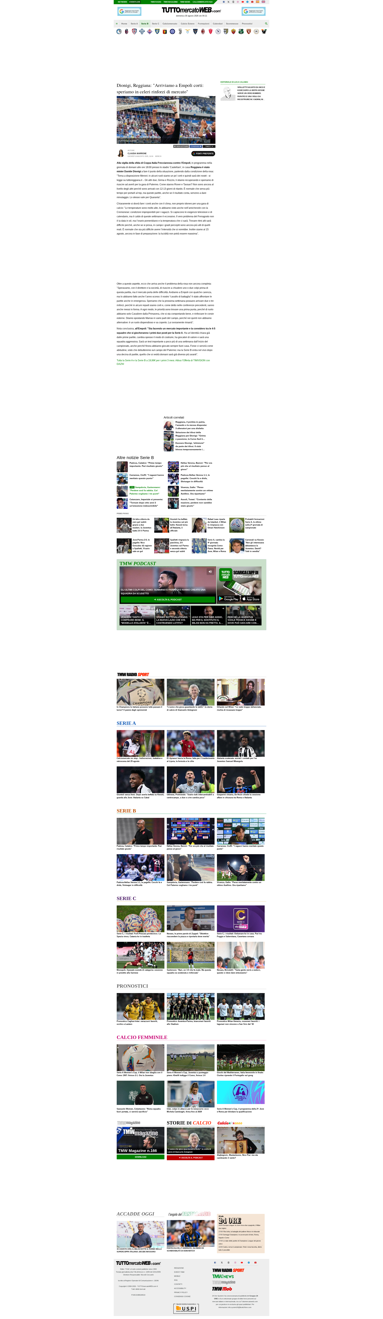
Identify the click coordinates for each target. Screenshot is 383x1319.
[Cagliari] (134, 31)
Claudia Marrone (137, 153)
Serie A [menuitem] (134, 23)
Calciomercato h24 (202, 2)
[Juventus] (180, 31)
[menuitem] (116, 24)
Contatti (178, 1284)
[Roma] (233, 31)
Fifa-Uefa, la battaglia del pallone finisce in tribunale (241, 1231)
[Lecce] (195, 31)
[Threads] (233, 2)
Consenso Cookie (182, 1296)
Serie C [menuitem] (155, 23)
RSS (175, 1280)
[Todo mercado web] (257, 2)
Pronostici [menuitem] (247, 23)
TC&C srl (128, 1269)
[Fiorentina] (149, 31)
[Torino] (249, 31)
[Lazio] (188, 31)
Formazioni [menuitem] (203, 23)
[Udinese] (256, 31)
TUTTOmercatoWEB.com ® (147, 1286)
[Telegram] (247, 2)
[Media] (252, 2)
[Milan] (203, 31)
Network (122, 2)
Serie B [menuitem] (144, 23)
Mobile (177, 1276)
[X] (229, 2)
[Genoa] (165, 31)
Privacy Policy (180, 1292)
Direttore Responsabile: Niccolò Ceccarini (138, 1275)
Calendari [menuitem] (218, 23)
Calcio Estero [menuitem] (187, 23)
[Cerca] (266, 24)
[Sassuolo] (241, 31)
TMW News (185, 2)
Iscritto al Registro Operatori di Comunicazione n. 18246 (138, 1280)
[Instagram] (238, 2)
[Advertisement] (243, 200)
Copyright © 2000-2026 (127, 1286)
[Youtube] (243, 2)
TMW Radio (156, 2)
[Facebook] (224, 2)
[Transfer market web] (263, 2)
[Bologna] (127, 31)
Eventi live (134, 2)
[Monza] (211, 31)
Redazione (179, 1268)
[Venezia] (264, 31)
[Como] (142, 31)
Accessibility (180, 1288)
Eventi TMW (179, 1272)
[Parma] (226, 31)
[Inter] (172, 31)
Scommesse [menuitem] (232, 23)
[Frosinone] (157, 31)
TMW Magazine (171, 2)
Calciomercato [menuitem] (170, 23)
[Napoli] (218, 31)
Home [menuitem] (124, 23)
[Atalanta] (119, 31)
